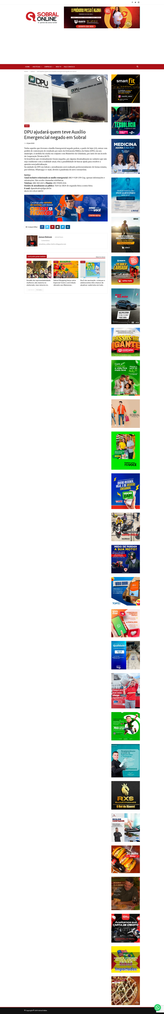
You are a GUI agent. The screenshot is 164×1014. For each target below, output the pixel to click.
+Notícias (36, 67)
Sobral (27, 126)
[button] (157, 1007)
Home (27, 67)
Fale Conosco (69, 67)
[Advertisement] (82, 45)
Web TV (58, 67)
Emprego (48, 67)
